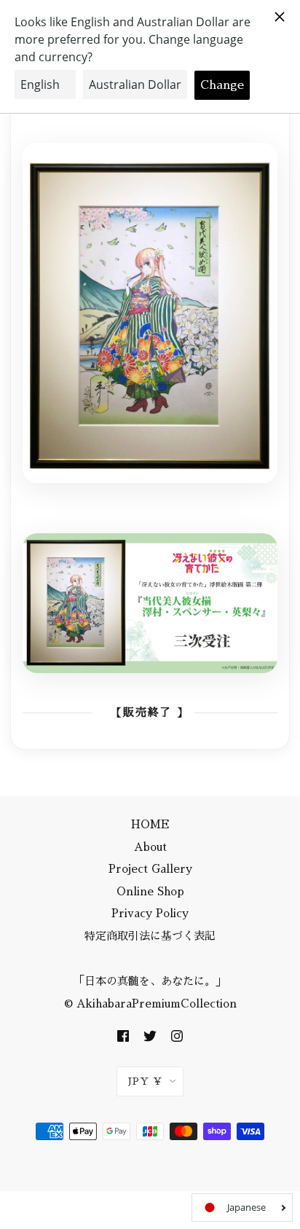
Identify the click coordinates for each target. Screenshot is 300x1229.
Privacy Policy (150, 913)
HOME (150, 824)
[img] (123, 1035)
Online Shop (150, 891)
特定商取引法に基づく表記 (150, 935)
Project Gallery (150, 868)
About (150, 846)
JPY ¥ (145, 1081)
